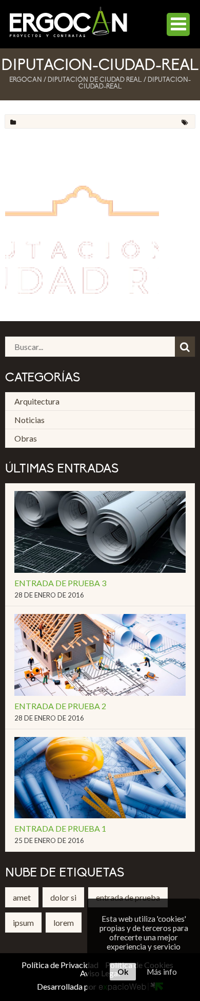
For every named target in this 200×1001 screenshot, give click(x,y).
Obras (25, 438)
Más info (162, 971)
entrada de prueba (128, 897)
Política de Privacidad (60, 965)
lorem (63, 922)
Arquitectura (36, 401)
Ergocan (25, 80)
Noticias (29, 420)
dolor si (63, 897)
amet (22, 897)
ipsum (23, 922)
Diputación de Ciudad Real (95, 80)
